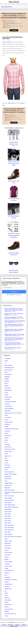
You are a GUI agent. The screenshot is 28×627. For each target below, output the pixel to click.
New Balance (8, 548)
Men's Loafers (8, 511)
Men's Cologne (8, 498)
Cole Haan (7, 399)
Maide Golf (7, 487)
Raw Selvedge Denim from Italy (13, 217)
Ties (6, 591)
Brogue (6, 385)
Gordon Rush (8, 447)
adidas (6, 361)
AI (5, 363)
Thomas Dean (8, 588)
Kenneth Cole (8, 478)
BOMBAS (7, 379)
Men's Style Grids (9, 530)
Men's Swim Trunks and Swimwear (13, 536)
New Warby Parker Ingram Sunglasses (13, 271)
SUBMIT (23, 625)
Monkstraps (8, 543)
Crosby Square (8, 406)
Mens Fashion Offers (7, 6)
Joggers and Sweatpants (11, 474)
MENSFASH (11, 622)
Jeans (6, 469)
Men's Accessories (9, 496)
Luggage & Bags (9, 483)
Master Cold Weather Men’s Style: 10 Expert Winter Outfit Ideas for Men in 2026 (14, 310)
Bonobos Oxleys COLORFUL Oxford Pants (13, 144)
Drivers (6, 419)
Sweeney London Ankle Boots (13, 181)
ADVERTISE (10, 625)
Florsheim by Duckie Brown (11, 429)
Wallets (6, 602)
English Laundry (9, 422)
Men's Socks (8, 523)
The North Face (8, 584)
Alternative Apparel (9, 367)
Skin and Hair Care (9, 570)
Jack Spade (7, 467)
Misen (6, 539)
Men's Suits (7, 532)
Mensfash (14, 2)
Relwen (6, 559)
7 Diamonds (7, 358)
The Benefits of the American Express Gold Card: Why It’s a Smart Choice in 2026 (14, 339)
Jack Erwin (7, 465)
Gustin (6, 453)
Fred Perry (7, 431)
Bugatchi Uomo (8, 390)
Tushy (6, 595)
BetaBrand (7, 376)
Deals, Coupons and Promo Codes (13, 413)
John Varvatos (8, 476)
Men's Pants (8, 514)
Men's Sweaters (8, 534)
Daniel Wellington (9, 408)
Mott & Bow (7, 545)
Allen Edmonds (8, 365)
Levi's (6, 481)
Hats (6, 458)
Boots (6, 383)
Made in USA (8, 485)
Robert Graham (8, 561)
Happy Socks (8, 456)
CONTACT (17, 625)
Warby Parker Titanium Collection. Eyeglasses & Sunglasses (13, 235)
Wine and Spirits (9, 609)
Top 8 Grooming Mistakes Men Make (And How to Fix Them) (14, 318)
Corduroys (7, 404)
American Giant (8, 370)
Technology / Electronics (11, 579)
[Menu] (1, 3)
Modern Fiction (8, 541)
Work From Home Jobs (10, 613)
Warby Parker (8, 604)
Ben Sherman (8, 374)
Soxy (6, 575)
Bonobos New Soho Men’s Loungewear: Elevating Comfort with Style (14, 330)
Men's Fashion (8, 502)
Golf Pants (7, 444)
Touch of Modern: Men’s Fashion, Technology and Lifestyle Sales (13, 343)
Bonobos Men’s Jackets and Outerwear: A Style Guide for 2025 (14, 335)
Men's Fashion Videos (10, 505)
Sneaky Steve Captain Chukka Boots (13, 253)
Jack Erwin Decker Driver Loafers (13, 347)
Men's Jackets (8, 509)
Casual (6, 392)
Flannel (6, 426)
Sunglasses (7, 577)
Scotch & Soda (5, 42)
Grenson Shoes (8, 451)
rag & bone (7, 554)
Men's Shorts (8, 520)
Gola (6, 442)
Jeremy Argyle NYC (9, 472)
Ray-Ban (7, 557)
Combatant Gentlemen (10, 401)
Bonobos (7, 381)
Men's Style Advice (9, 527)
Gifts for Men (8, 435)
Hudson (6, 460)
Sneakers (7, 573)
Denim (6, 415)
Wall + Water (8, 600)
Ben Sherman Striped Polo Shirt (13, 199)
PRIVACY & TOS (14, 626)
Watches (7, 607)
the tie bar (7, 586)
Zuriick (6, 616)
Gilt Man (7, 438)
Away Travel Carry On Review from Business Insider (13, 163)
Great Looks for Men (10, 449)
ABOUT (4, 625)
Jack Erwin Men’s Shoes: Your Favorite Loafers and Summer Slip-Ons (14, 325)
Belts (6, 372)
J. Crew (6, 462)
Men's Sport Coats (9, 525)
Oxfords (7, 550)
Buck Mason (8, 388)
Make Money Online (9, 490)
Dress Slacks (8, 417)
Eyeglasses (7, 424)
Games (6, 433)
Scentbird (7, 564)
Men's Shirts (11, 103)
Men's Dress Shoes (9, 500)
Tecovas (7, 582)
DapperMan (7, 410)
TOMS (6, 593)
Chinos (6, 395)
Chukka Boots (8, 397)
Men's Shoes (8, 518)
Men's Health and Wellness (11, 507)
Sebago (6, 568)
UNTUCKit (7, 597)
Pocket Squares (9, 552)
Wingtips (7, 611)
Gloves (6, 440)
